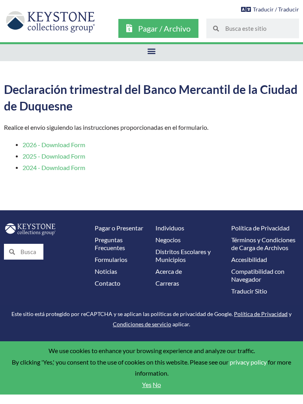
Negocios (168, 239)
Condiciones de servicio (142, 324)
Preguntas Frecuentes (110, 243)
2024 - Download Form (53, 167)
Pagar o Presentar (119, 228)
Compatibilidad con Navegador (257, 275)
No (157, 384)
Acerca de (168, 271)
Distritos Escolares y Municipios (183, 255)
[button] (151, 50)
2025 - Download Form (53, 156)
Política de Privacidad (260, 228)
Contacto (107, 283)
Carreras (167, 283)
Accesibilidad (249, 259)
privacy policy (248, 362)
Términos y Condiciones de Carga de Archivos (263, 243)
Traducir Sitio (249, 291)
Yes (147, 384)
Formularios (111, 259)
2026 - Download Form (53, 144)
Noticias (106, 271)
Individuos (169, 228)
